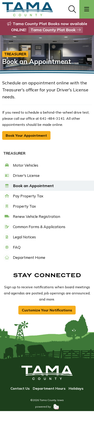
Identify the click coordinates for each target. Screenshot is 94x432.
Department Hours (49, 388)
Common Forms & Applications (38, 226)
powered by (43, 406)
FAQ (16, 247)
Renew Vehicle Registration (36, 216)
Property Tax (24, 206)
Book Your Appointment (26, 135)
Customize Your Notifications (47, 310)
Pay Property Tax (27, 196)
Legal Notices (24, 237)
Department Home (28, 257)
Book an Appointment (33, 185)
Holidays (76, 388)
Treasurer (15, 54)
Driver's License (26, 175)
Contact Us (20, 388)
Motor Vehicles (25, 165)
